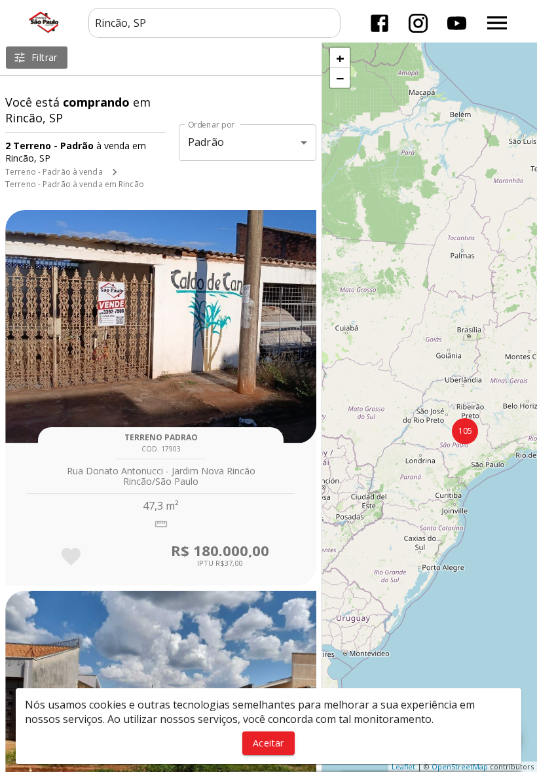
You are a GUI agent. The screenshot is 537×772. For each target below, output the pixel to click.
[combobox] (214, 23)
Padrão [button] (206, 142)
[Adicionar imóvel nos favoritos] (71, 556)
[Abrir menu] (497, 23)
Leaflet (403, 766)
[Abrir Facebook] (379, 23)
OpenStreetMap (460, 766)
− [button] (340, 78)
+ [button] (340, 57)
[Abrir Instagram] (418, 23)
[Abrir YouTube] (456, 23)
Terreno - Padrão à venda (54, 171)
